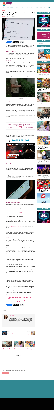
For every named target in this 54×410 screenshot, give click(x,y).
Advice (3, 10)
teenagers (4, 310)
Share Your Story (5, 384)
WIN (31, 7)
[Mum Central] (7, 5)
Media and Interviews (6, 387)
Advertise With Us (5, 391)
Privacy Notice (5, 393)
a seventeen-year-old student (28, 255)
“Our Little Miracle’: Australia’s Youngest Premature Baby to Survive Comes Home (18, 349)
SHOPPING (28, 7)
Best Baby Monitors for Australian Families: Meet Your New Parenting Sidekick (44, 161)
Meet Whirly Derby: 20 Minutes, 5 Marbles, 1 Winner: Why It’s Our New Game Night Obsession (44, 190)
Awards (7, 7)
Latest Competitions (6, 389)
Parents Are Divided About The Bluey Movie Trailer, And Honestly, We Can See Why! (43, 205)
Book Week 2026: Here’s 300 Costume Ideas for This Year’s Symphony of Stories (29, 349)
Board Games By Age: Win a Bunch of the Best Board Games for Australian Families (43, 75)
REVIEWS (22, 7)
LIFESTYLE (17, 7)
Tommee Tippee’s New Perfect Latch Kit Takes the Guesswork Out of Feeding (44, 104)
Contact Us (4, 382)
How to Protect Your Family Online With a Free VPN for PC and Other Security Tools (7, 349)
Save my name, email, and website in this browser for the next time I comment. (15, 370)
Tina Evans (4, 16)
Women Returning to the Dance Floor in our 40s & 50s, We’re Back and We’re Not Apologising (43, 176)
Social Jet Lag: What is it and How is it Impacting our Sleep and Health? (12, 333)
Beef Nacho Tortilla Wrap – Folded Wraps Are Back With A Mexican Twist (25, 333)
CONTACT (36, 7)
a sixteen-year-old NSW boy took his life (14, 226)
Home (3, 7)
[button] (51, 7)
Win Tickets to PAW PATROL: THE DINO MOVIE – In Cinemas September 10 (43, 89)
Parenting (12, 7)
